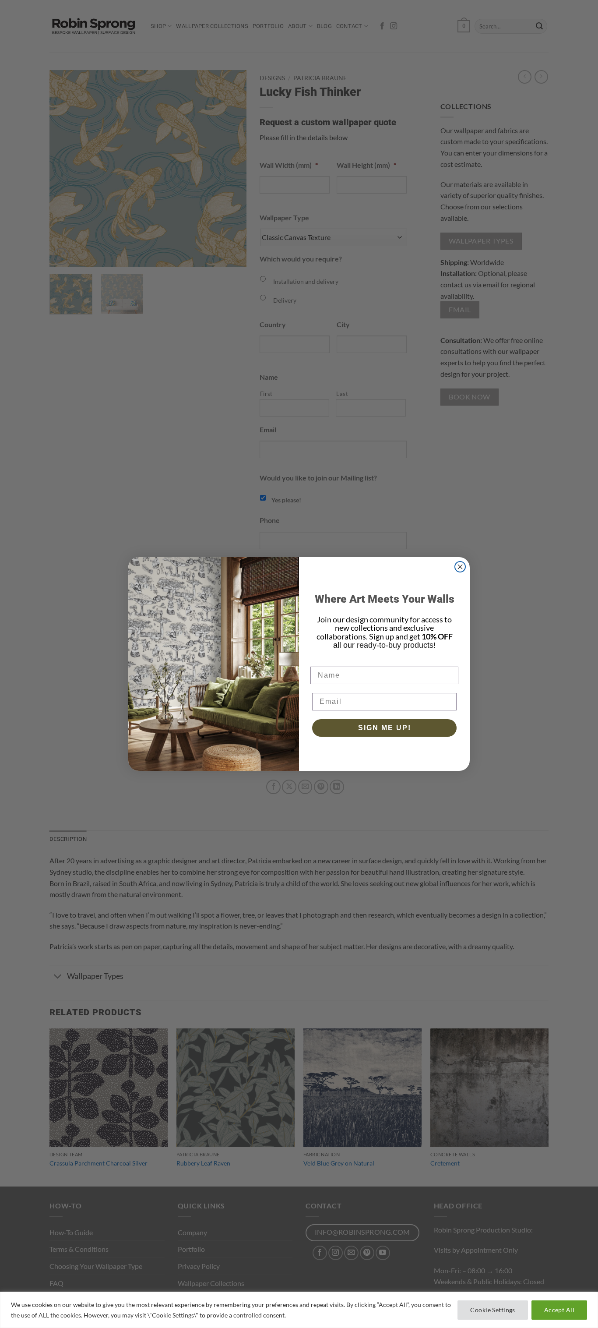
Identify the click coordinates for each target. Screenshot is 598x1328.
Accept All (559, 1310)
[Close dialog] (460, 567)
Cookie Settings (492, 1310)
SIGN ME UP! (384, 727)
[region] (299, 1310)
